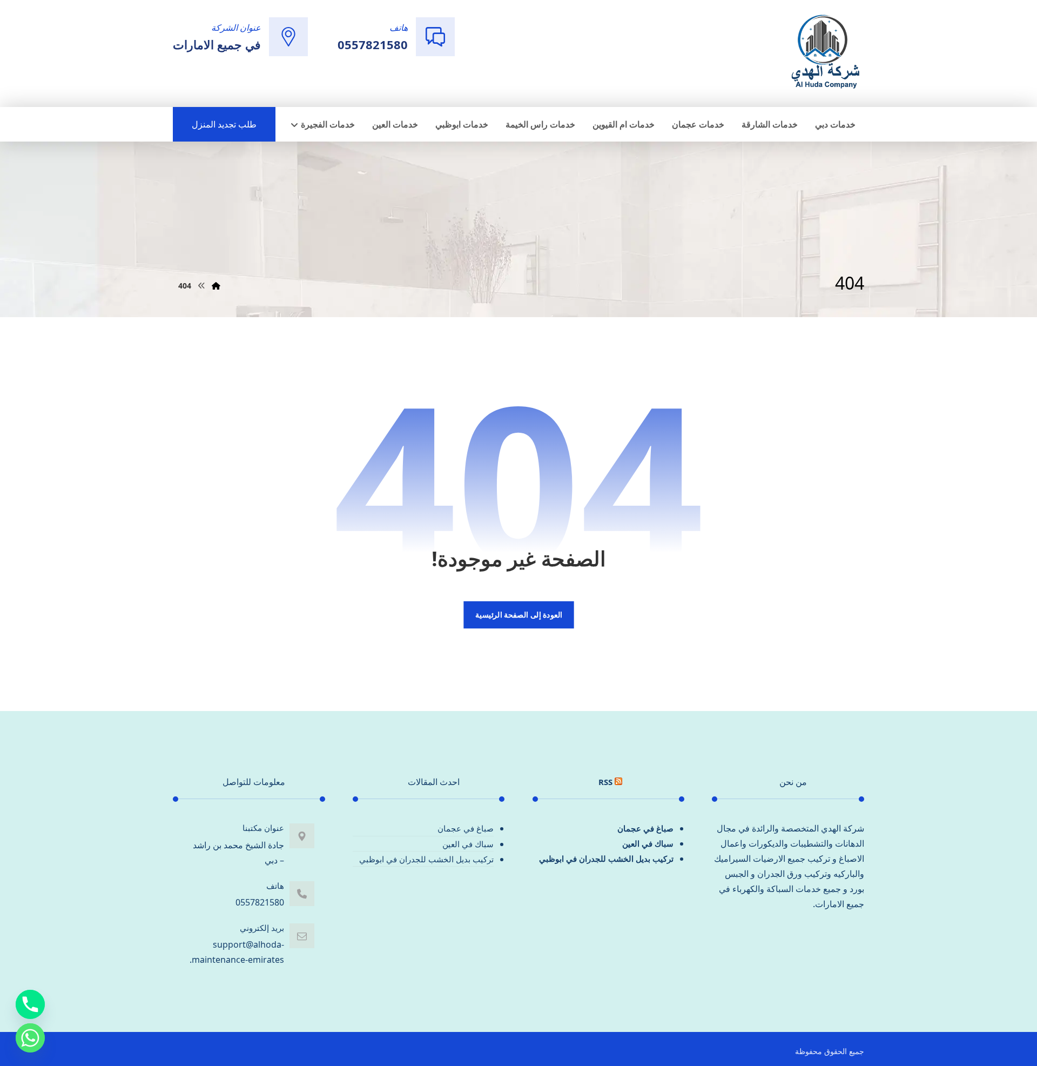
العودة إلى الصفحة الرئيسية (518, 614)
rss (605, 781)
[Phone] (30, 1004)
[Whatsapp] (30, 1037)
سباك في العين (648, 843)
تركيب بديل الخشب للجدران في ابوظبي (606, 858)
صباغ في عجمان (645, 828)
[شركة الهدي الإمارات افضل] (824, 52)
